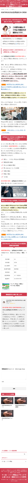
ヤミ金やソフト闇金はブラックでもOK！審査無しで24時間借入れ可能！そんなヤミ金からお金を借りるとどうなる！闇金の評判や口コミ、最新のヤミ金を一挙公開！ (14, 471)
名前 (3, 381)
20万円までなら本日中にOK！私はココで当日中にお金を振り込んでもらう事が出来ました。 (14, 87)
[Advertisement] (14, 347)
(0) (16, 43)
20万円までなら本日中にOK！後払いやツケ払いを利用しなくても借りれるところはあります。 (14, 237)
